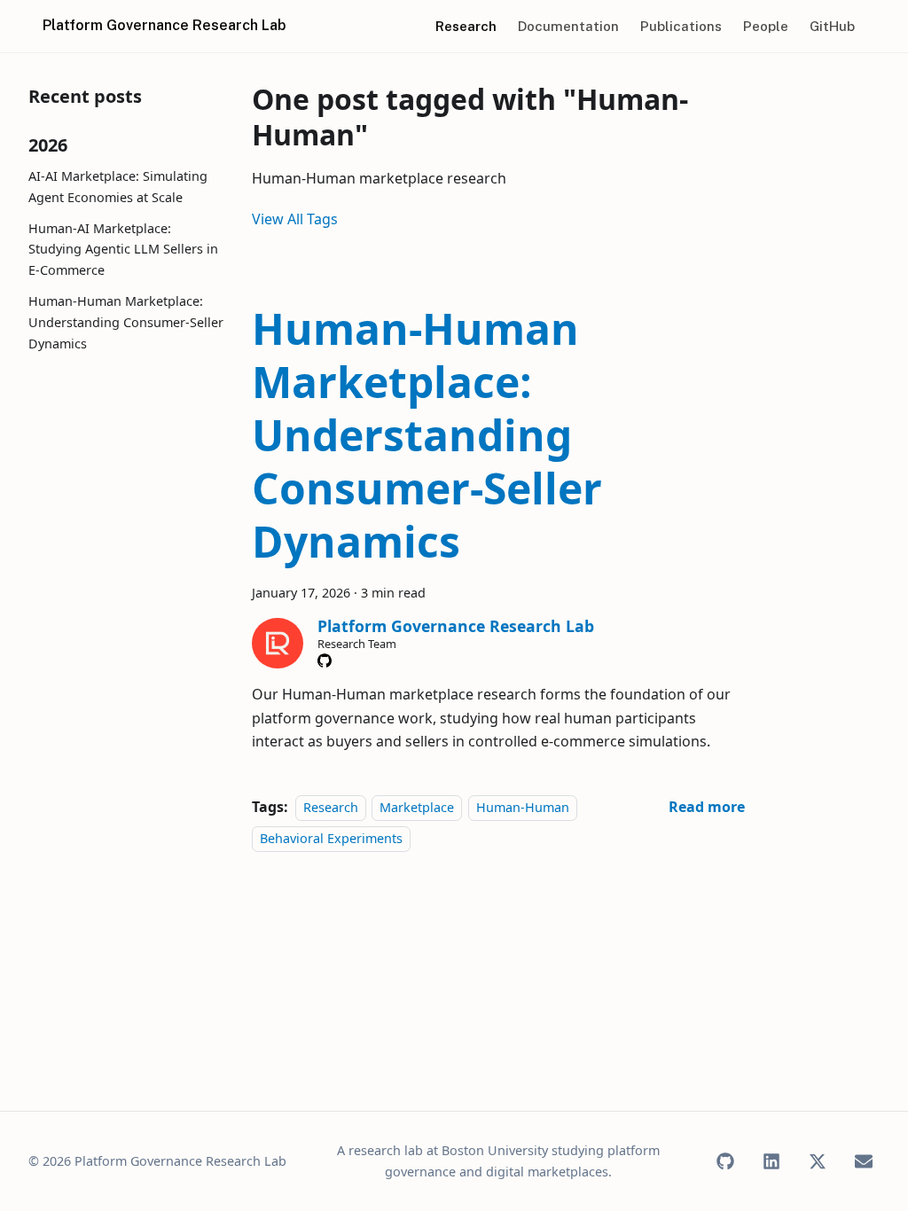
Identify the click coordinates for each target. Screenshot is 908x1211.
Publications (681, 26)
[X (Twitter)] (818, 1161)
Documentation (568, 26)
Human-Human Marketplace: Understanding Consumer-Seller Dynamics (125, 322)
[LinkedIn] (771, 1161)
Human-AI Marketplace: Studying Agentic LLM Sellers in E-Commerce (123, 249)
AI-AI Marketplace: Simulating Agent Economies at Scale (117, 187)
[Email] (864, 1161)
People (765, 26)
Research (466, 26)
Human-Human (522, 807)
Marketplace (417, 807)
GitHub (832, 26)
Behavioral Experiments (331, 838)
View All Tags (295, 219)
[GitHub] (324, 660)
